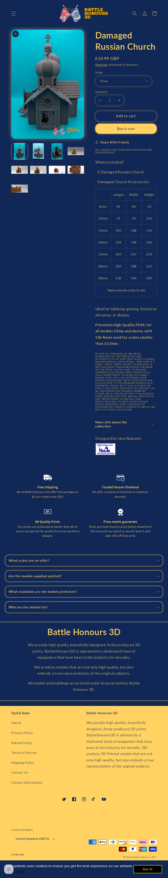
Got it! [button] (148, 869)
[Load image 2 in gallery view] (38, 151)
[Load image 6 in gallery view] (38, 170)
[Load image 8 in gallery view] (76, 170)
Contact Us (19, 772)
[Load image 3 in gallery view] (57, 151)
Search (16, 723)
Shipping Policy (22, 762)
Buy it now (126, 129)
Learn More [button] (16, 871)
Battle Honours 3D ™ (144, 857)
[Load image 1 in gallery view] (19, 151)
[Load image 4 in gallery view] (76, 151)
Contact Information (26, 782)
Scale (98, 72)
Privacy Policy (22, 733)
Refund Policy (21, 743)
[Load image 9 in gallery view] (19, 189)
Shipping (101, 64)
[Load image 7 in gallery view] (57, 170)
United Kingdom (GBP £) (32, 838)
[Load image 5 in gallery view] (19, 170)
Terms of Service (24, 752)
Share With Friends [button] (114, 142)
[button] (13, 13)
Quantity (101, 92)
